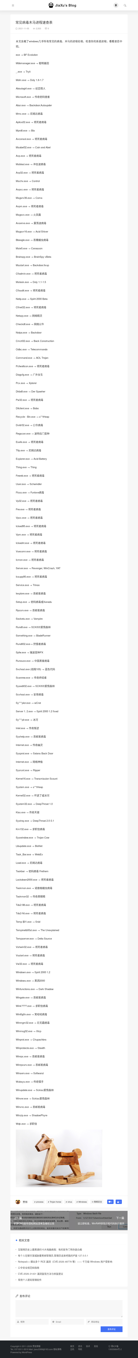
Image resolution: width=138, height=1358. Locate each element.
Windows (82, 1201)
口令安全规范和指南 (28, 1267)
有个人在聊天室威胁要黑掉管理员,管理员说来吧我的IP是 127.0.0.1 (53, 1255)
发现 (96, 1346)
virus (70, 1201)
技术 (88, 1346)
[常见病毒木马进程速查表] (59, 1158)
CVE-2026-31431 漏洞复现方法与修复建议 (40, 1273)
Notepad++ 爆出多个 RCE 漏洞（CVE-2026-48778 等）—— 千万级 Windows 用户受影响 (65, 1261)
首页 (72, 1346)
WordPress (27, 1352)
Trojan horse (55, 1201)
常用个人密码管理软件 (30, 1279)
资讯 (80, 1346)
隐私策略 (57, 1349)
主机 (72, 1349)
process (39, 1201)
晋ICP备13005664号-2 (115, 1348)
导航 (80, 1349)
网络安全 (98, 1201)
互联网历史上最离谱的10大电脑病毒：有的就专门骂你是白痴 (50, 1249)
